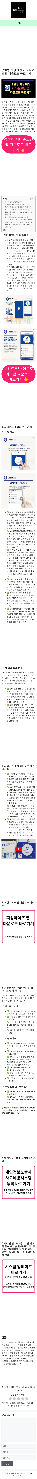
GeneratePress (18, 1476)
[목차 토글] (31, 199)
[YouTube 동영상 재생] (18, 849)
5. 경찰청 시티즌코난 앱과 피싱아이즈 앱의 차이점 (18, 213)
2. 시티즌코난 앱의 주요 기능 (14, 204)
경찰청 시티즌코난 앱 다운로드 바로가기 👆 (18, 144)
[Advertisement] (18, 48)
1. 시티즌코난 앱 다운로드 (13, 202)
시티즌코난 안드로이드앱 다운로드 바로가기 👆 (18, 373)
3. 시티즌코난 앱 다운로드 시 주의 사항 (18, 207)
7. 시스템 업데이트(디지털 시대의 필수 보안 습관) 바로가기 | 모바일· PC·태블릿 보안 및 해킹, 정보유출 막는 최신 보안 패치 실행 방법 (19, 223)
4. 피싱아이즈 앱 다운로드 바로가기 (17, 209)
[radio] (10, 1399)
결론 (4, 230)
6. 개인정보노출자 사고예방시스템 (16, 217)
